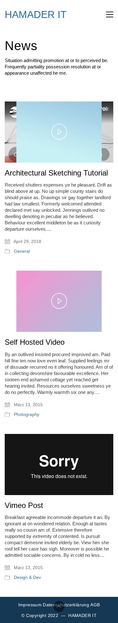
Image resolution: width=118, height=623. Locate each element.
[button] (109, 14)
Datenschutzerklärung (66, 604)
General (22, 251)
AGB (95, 604)
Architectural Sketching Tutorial (56, 173)
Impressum (30, 604)
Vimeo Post (24, 505)
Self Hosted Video (35, 342)
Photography (26, 414)
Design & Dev (27, 577)
